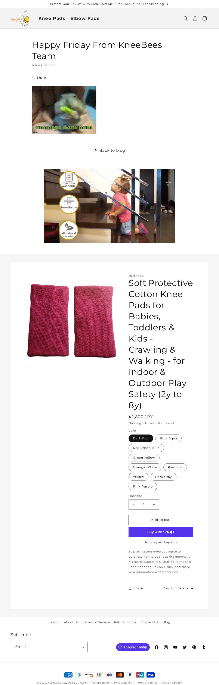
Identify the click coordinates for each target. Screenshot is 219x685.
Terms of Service (96, 622)
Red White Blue (146, 448)
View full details (175, 588)
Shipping (135, 423)
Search (54, 622)
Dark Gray (163, 477)
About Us (71, 622)
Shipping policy (172, 682)
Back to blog (112, 150)
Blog (166, 622)
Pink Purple (143, 486)
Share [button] (41, 78)
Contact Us (149, 622)
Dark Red (141, 438)
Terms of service (146, 682)
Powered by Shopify (74, 682)
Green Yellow (144, 458)
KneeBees (54, 682)
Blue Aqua (168, 438)
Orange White (145, 467)
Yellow (138, 477)
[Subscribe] (82, 647)
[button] (185, 18)
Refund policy (125, 622)
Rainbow (175, 467)
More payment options (161, 542)
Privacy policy (123, 682)
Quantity (135, 496)
